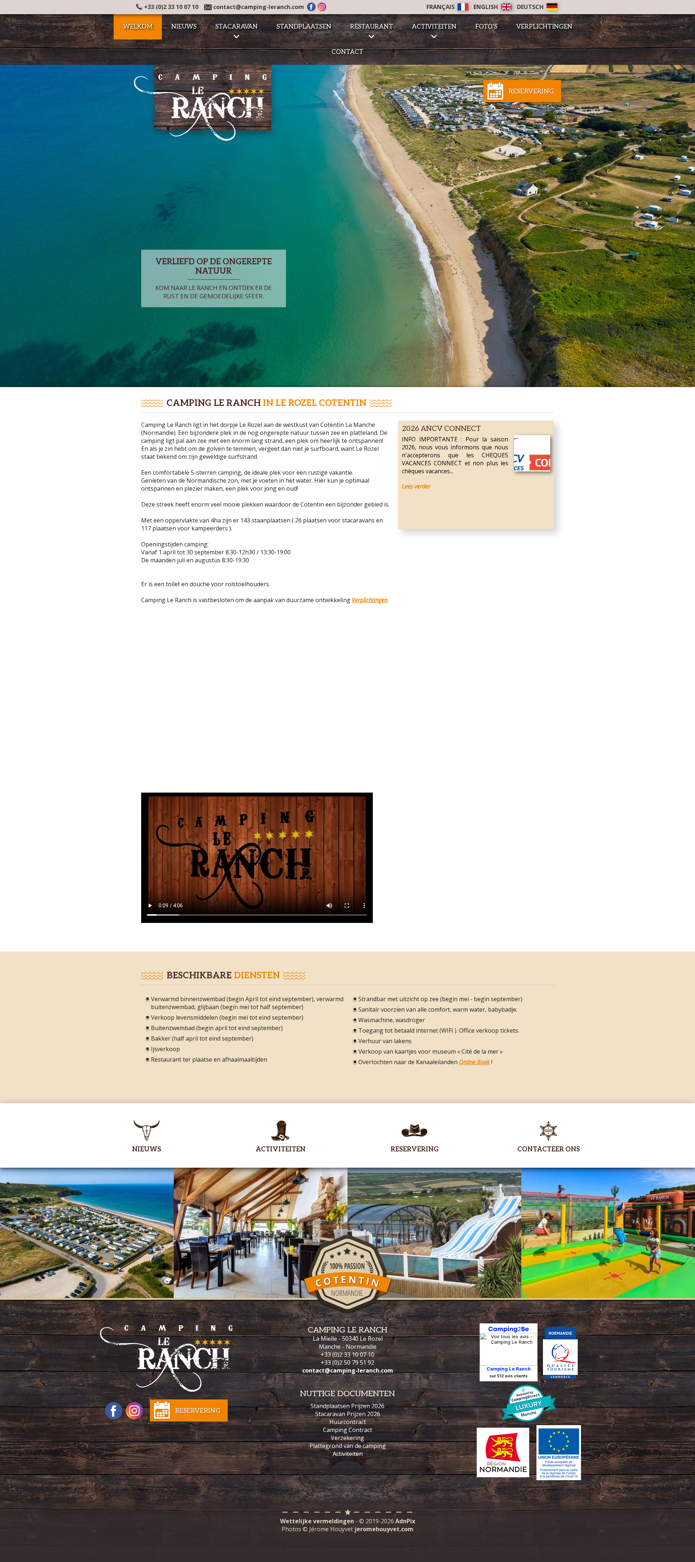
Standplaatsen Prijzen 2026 (347, 1406)
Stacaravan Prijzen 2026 (347, 1414)
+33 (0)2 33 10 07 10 (171, 7)
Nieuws (184, 26)
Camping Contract (347, 1430)
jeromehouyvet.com (383, 1529)
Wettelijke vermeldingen (317, 1521)
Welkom (137, 26)
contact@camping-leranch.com (258, 7)
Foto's (486, 26)
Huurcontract (347, 1422)
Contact (347, 52)
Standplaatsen (304, 26)
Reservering (531, 91)
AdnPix (405, 1521)
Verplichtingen (544, 26)
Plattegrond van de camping (347, 1446)
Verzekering (347, 1438)
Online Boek (474, 1062)
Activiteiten (348, 1454)
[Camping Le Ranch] (206, 102)
